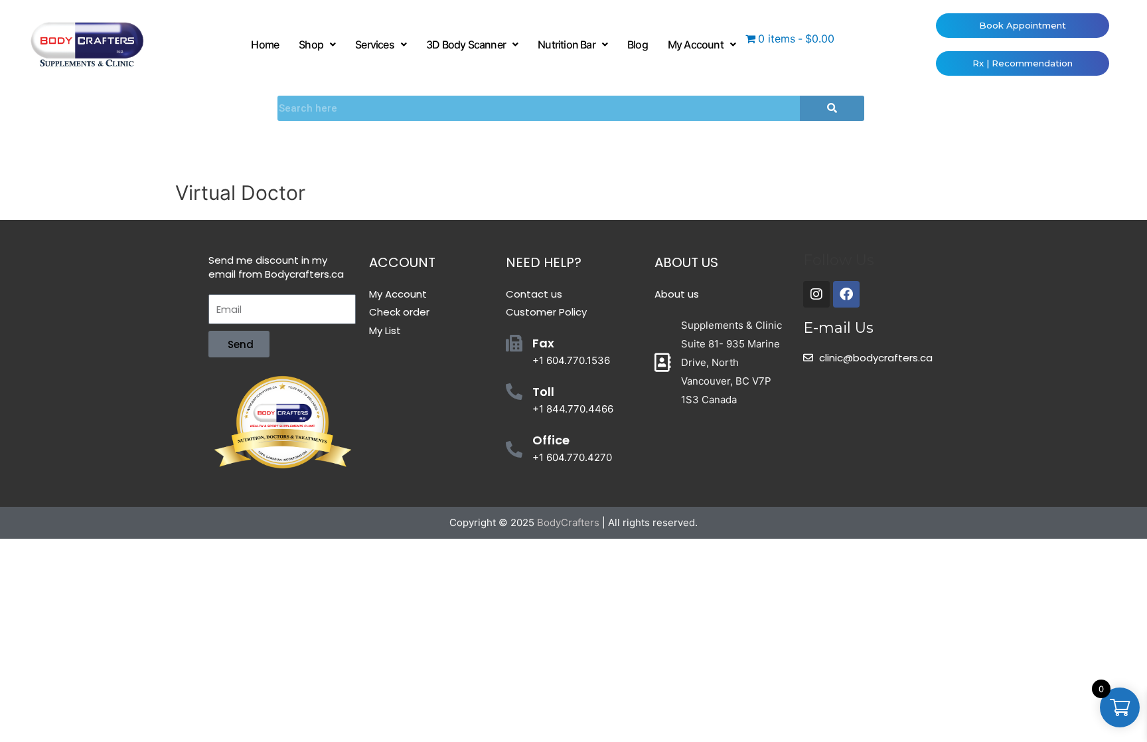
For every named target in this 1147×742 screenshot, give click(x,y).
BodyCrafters (568, 522)
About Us (686, 262)
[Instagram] (816, 294)
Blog (637, 44)
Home (265, 44)
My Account (696, 44)
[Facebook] (846, 294)
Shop (311, 44)
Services (374, 44)
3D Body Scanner (466, 44)
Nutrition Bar (566, 44)
